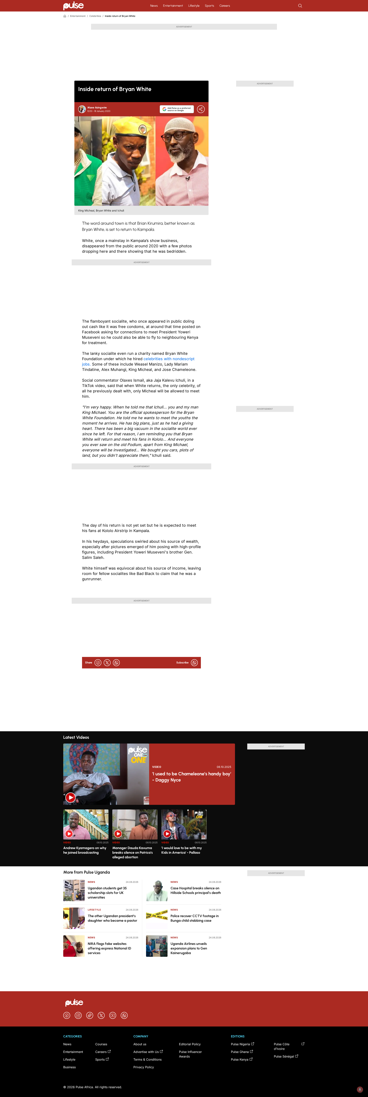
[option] (85, 836)
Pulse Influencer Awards (190, 1054)
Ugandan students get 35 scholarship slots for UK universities (107, 892)
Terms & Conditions (147, 1059)
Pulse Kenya (239, 1059)
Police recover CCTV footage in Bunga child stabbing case (195, 918)
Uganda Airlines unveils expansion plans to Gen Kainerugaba (189, 948)
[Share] (201, 109)
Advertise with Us (146, 1052)
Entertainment (173, 5)
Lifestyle (194, 5)
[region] (184, 835)
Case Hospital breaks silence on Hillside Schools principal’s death (196, 890)
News (154, 5)
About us (139, 1044)
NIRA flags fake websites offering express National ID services (109, 948)
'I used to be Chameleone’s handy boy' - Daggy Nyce (191, 777)
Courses (101, 1044)
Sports (209, 5)
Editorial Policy (190, 1044)
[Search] (300, 6)
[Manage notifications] (360, 1089)
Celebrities (95, 16)
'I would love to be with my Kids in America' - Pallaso (181, 850)
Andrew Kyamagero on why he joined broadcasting (84, 850)
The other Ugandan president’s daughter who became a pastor (112, 918)
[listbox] (184, 835)
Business (69, 1067)
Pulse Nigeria (240, 1044)
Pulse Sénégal (284, 1056)
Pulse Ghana (240, 1052)
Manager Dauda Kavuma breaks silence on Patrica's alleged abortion (132, 852)
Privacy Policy (143, 1067)
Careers (224, 5)
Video (156, 766)
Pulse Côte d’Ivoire (281, 1046)
